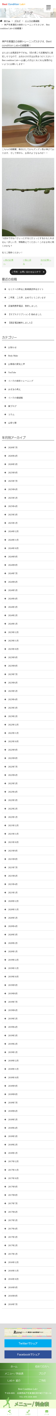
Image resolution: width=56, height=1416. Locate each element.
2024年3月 (13, 607)
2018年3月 (13, 1136)
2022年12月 (13, 725)
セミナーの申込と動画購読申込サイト (26, 289)
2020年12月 (13, 901)
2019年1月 (13, 1052)
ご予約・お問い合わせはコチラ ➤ (28, 272)
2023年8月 (13, 666)
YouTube (12, 372)
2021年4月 (13, 884)
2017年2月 (13, 1245)
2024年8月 (13, 565)
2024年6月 (13, 582)
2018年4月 (13, 1128)
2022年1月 (13, 817)
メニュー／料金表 (14, 1373)
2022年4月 (13, 792)
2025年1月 (13, 523)
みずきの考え (14, 389)
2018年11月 (13, 1069)
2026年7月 (13, 447)
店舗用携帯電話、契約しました (22, 306)
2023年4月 (13, 699)
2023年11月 (13, 641)
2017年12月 (13, 1161)
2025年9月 (13, 473)
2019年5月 (13, 1019)
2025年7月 (13, 481)
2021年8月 (13, 859)
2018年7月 (13, 1103)
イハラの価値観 (32, 21)
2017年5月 (13, 1220)
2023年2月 (13, 716)
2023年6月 (13, 683)
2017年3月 (13, 1237)
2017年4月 (13, 1229)
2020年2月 (13, 943)
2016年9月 (13, 1287)
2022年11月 (13, 733)
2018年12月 (13, 1061)
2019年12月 (13, 960)
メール (46, 1414)
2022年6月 (13, 775)
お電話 (28, 1414)
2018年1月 (13, 1153)
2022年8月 (13, 758)
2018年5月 (13, 1119)
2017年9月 (13, 1187)
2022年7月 (13, 767)
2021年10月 (13, 842)
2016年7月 (13, 1304)
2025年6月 (13, 489)
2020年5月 (13, 918)
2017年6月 (13, 1212)
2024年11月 (13, 540)
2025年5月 (13, 498)
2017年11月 (13, 1170)
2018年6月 (13, 1111)
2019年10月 (13, 977)
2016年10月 (13, 1279)
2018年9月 (13, 1086)
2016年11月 (13, 1271)
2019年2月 (13, 1044)
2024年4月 (13, 599)
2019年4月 (13, 1027)
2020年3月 (13, 935)
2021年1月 (13, 893)
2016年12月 (13, 1262)
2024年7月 (13, 573)
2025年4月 (13, 506)
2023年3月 (13, 708)
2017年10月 (13, 1178)
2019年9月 (13, 985)
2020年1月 (13, 951)
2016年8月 (13, 1296)
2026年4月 (13, 456)
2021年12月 (13, 825)
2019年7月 (13, 1002)
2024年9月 (13, 557)
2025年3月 (13, 515)
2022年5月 (13, 783)
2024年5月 (13, 590)
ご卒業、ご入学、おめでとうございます (27, 297)
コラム (11, 414)
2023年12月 (13, 632)
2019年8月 (13, 993)
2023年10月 (13, 649)
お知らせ (12, 347)
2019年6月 (13, 1010)
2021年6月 (13, 876)
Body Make (13, 356)
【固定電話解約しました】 (20, 323)
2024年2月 (13, 615)
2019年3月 (13, 1035)
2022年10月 (13, 741)
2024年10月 (13, 548)
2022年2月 (13, 809)
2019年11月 (13, 968)
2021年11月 (13, 834)
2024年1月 (13, 624)
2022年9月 (13, 750)
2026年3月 (13, 464)
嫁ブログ (12, 406)
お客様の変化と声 (16, 364)
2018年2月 (13, 1145)
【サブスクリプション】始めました (25, 314)
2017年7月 (13, 1203)
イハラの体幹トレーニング (20, 381)
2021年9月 (13, 851)
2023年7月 (13, 674)
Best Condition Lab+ (28, 1389)
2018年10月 (13, 1077)
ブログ (17, 21)
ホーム (7, 21)
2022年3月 (13, 800)
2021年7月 (13, 867)
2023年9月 (13, 657)
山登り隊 (12, 423)
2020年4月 (13, 926)
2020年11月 (13, 909)
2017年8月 (13, 1195)
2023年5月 (13, 691)
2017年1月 (13, 1254)
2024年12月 (13, 531)
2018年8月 (13, 1094)
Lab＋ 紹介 (14, 1380)
